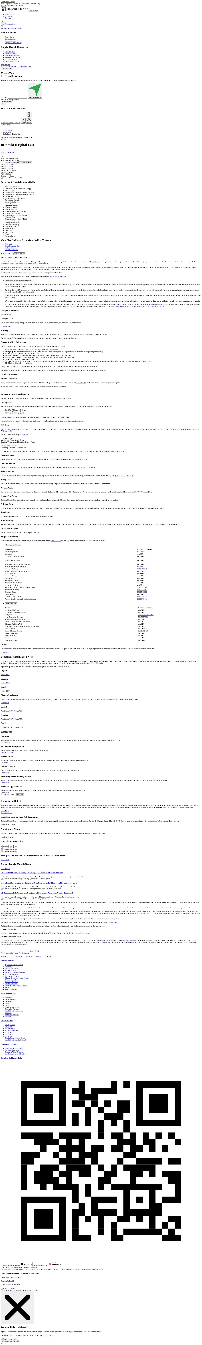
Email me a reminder (10, 1339)
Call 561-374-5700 (7, 752)
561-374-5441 (142, 599)
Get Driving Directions (8, 162)
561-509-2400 (143, 631)
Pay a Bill (4, 5)
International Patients (12, 976)
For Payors (8, 1032)
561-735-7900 (143, 617)
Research (8, 1016)
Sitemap (100, 1269)
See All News (5, 869)
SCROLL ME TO (19, 253)
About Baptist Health (12, 61)
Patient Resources (11, 53)
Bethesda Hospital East (13, 545)
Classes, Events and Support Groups (17, 978)
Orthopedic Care (10, 248)
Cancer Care (9, 244)
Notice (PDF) (5, 675)
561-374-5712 (142, 587)
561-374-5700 (142, 569)
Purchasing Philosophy (12, 1009)
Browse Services (10, 41)
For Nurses (14, 953)
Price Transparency (11, 974)
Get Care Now (10, 52)
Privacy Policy (30, 1269)
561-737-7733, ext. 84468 (125, 476)
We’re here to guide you (58, 276)
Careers (32, 4)
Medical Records (10, 980)
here (38, 532)
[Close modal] (2, 1343)
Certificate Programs (12, 1050)
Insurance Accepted (11, 968)
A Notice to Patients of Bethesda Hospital (18, 280)
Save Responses (7, 1341)
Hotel (7, 987)
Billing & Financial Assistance (15, 972)
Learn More (5, 652)
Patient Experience (11, 984)
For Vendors (9, 1036)
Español (26, 4)
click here (25, 435)
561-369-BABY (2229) (146, 615)
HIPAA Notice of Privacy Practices (12, 1269)
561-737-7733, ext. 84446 (86, 467)
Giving (37, 4)
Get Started (4, 762)
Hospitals (8, 132)
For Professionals (11, 59)
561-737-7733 (12, 152)
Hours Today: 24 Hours (24, 162)
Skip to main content (8, 2)
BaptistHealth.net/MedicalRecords (91, 663)
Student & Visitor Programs (14, 1052)
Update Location (7, 102)
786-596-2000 (48, 1335)
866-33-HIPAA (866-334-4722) (153, 306)
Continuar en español (8, 1288)
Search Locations (11, 39)
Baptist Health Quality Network (15, 1040)
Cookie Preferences (52, 1269)
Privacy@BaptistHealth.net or (120, 306)
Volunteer (8, 1013)
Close (16, 1341)
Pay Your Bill (5, 742)
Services (8, 18)
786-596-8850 (135, 306)
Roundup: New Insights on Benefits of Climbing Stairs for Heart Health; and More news (39, 883)
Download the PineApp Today (12, 1058)
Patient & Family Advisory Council (17, 985)
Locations (8, 16)
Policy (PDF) (18, 711)
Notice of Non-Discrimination (87, 1269)
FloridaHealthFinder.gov (104, 940)
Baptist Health (95, 262)
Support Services (11, 603)
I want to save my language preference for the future (20, 1290)
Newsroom (8, 1001)
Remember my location (11, 100)
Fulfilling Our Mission (12, 1007)
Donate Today (5, 860)
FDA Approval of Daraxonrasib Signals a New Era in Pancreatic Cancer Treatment (37, 893)
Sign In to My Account (15, 5)
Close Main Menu (7, 69)
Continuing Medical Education (15, 1054)
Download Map (6, 326)
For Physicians (6, 953)
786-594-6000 (112, 922)
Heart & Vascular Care (12, 246)
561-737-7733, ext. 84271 (142, 492)
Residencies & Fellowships (14, 1048)
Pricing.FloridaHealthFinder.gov (125, 940)
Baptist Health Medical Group (15, 1038)
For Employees (24, 953)
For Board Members (12, 1030)
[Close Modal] (17, 1307)
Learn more (85, 933)
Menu (3, 22)
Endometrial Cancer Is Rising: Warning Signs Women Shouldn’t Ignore (32, 873)
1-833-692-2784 (18, 4)
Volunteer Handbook (12, 1015)
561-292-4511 (142, 590)
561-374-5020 (142, 592)
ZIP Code (4, 97)
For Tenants (9, 1034)
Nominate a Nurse (7, 837)
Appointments (12, 24)
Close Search (6, 124)
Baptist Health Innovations (14, 1011)
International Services (12, 55)
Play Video (19, 794)
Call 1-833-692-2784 (15, 67)
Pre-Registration (10, 970)
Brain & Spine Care (11, 250)
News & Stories (10, 999)
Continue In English (7, 1281)
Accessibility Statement (68, 1269)
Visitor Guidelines (11, 989)
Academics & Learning (13, 57)
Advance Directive (11, 982)
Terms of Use (40, 1269)
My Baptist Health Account (14, 965)
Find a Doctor (9, 14)
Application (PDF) (7, 711)
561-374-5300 (142, 597)
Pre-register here (6, 813)
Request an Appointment (13, 43)
